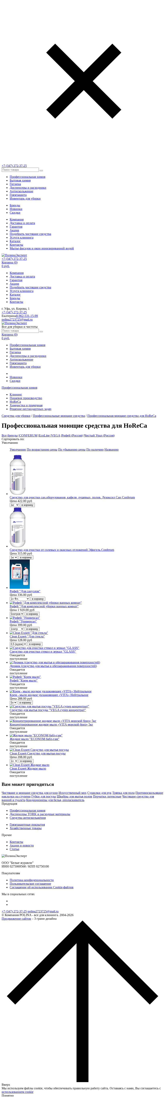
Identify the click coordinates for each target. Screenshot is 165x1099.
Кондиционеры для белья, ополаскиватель (55, 800)
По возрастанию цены (42, 449)
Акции (14, 230)
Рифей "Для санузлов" (25, 591)
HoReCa (15, 401)
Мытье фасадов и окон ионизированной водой (42, 248)
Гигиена (15, 184)
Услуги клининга (21, 237)
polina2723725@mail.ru (17, 319)
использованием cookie (17, 1092)
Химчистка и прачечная (26, 405)
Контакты (16, 244)
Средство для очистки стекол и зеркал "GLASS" (43, 651)
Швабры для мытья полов (74, 796)
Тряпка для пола (123, 793)
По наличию (95, 449)
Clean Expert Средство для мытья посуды (38, 753)
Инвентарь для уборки (25, 198)
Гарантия (16, 226)
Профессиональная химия (27, 176)
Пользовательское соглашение (30, 883)
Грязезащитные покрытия (27, 824)
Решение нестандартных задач (30, 409)
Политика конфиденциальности (32, 880)
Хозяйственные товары (26, 828)
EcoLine (45, 435)
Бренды (15, 205)
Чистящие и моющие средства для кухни (30, 793)
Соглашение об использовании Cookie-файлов (41, 887)
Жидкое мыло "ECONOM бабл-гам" (34, 739)
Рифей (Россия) (72, 435)
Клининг (16, 394)
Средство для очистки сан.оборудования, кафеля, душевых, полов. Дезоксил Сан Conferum (72, 497)
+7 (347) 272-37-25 (14, 165)
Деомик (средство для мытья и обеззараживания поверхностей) (53, 666)
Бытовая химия (20, 180)
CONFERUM (28, 435)
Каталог (15, 241)
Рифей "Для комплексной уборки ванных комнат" (44, 606)
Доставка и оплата (22, 223)
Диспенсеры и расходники (28, 187)
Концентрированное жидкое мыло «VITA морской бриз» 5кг (51, 724)
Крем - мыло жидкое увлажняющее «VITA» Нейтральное (49, 695)
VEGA (55, 435)
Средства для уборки (16, 415)
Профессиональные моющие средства (59, 415)
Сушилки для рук (99, 793)
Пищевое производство (26, 398)
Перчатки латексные (107, 796)
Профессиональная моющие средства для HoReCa (121, 415)
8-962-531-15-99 (27, 316)
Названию (111, 449)
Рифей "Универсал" (23, 621)
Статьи (14, 849)
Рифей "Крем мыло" (24, 680)
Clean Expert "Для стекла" (27, 636)
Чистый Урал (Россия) (99, 435)
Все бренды (10, 435)
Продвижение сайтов (16, 918)
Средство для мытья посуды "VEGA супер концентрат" (48, 710)
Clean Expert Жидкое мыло (28, 768)
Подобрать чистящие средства (30, 234)
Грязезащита (18, 195)
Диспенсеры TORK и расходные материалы (40, 814)
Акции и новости (22, 845)
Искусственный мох (73, 793)
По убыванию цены (72, 449)
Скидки (15, 212)
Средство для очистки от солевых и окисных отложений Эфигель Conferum (62, 550)
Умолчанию (18, 449)
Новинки (16, 209)
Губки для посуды (43, 796)
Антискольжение (21, 191)
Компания (17, 219)
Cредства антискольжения (28, 817)
